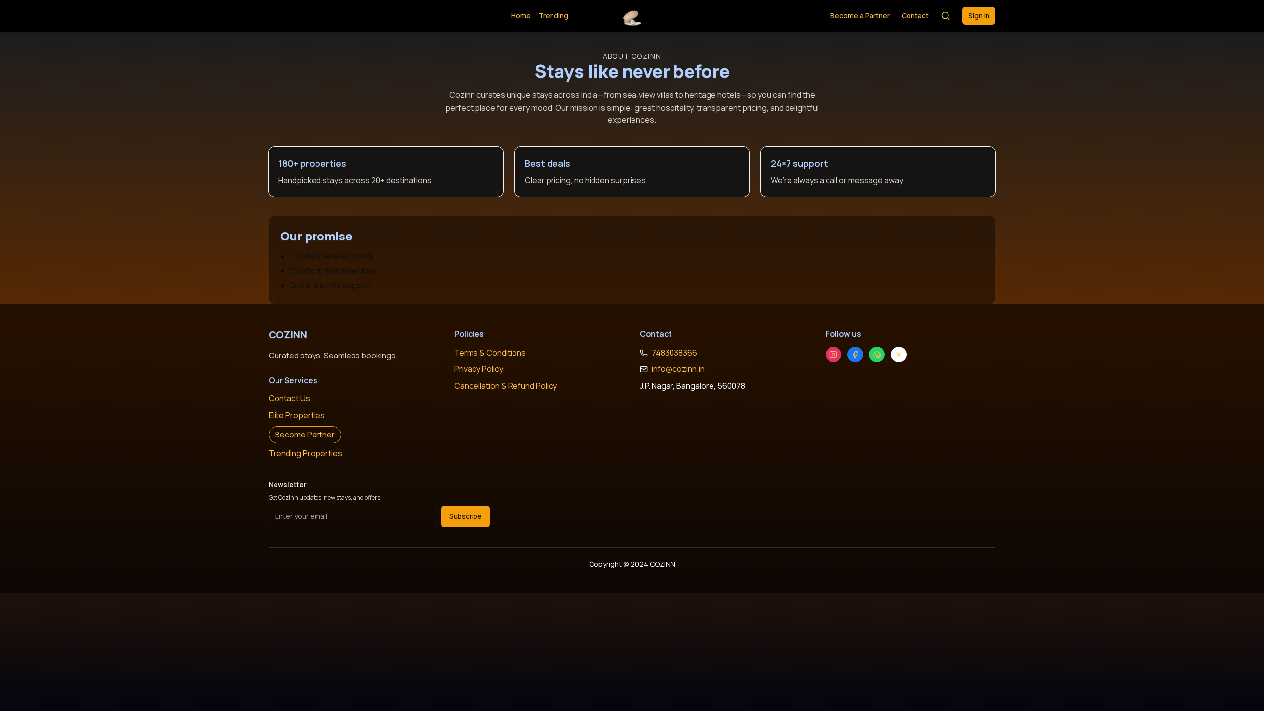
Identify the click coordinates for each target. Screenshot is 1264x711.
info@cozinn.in (678, 368)
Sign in (978, 15)
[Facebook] (855, 354)
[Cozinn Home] (631, 16)
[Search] (945, 16)
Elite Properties (297, 415)
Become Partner (305, 434)
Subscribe (465, 516)
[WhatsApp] (877, 354)
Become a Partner (860, 15)
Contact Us (289, 398)
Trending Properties (305, 453)
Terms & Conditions (490, 352)
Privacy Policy (478, 368)
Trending (553, 15)
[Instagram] (833, 354)
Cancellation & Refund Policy (505, 385)
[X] (899, 354)
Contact (915, 15)
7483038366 (674, 352)
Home (521, 15)
